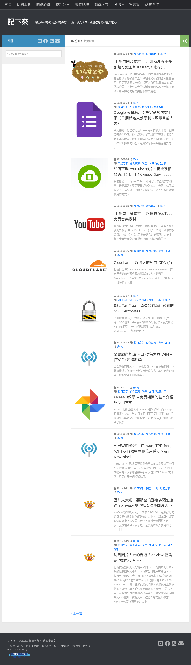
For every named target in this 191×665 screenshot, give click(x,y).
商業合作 (152, 5)
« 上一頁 (76, 613)
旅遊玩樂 (101, 5)
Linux (166, 300)
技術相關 (159, 107)
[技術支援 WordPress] (18, 646)
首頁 (8, 5)
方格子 (54, 646)
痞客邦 (86, 646)
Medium (65, 646)
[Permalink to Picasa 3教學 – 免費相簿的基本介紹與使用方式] (89, 404)
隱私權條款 (49, 640)
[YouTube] (39, 41)
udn (9, 649)
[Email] (57, 41)
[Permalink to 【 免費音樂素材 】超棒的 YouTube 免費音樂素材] (89, 223)
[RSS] (51, 41)
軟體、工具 (148, 163)
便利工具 (24, 5)
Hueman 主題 (37, 646)
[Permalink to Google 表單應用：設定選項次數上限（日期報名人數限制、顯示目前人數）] (89, 119)
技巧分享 (63, 5)
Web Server (126, 300)
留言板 (134, 5)
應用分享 (123, 107)
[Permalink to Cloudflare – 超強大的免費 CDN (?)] (89, 267)
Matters (76, 646)
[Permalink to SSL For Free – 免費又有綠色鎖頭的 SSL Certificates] (89, 312)
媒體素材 (151, 54)
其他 (117, 5)
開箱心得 (43, 5)
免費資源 (139, 54)
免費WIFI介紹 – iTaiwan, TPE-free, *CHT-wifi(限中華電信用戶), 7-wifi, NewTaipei (142, 451)
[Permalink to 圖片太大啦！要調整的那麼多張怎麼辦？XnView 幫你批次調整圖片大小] (89, 505)
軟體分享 (123, 163)
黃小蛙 (163, 54)
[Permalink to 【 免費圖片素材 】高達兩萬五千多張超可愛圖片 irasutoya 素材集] (89, 71)
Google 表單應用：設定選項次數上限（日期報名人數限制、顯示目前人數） (143, 118)
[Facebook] (45, 41)
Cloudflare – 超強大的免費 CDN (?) (143, 263)
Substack (19, 649)
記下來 (18, 22)
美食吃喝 (82, 5)
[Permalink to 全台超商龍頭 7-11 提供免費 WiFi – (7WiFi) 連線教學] (89, 359)
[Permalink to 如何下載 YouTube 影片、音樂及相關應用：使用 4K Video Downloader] (89, 176)
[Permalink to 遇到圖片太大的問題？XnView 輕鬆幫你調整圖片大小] (89, 558)
